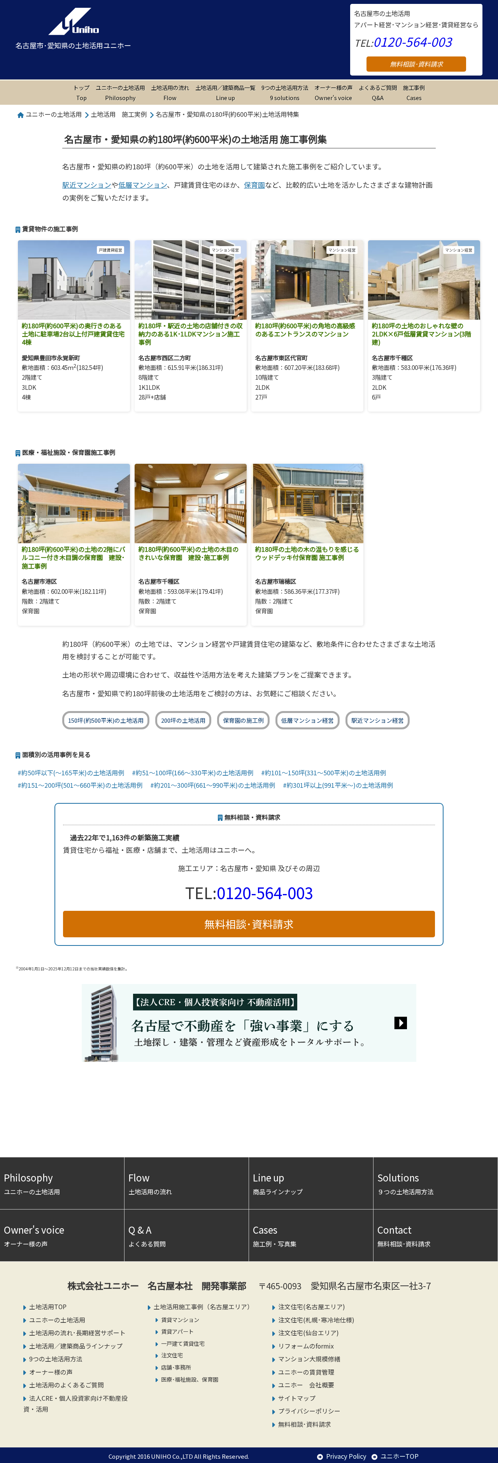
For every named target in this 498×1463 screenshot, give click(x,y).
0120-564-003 (412, 41)
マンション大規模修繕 (309, 1358)
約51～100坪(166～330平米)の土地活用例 (194, 772)
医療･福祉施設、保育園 (189, 1379)
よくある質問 (147, 1235)
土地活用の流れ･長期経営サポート (77, 1332)
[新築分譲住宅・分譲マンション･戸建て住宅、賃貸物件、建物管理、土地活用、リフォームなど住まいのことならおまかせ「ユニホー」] (73, 21)
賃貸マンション (180, 1319)
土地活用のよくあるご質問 (66, 1384)
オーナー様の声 (333, 92)
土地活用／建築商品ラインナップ (76, 1346)
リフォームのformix (306, 1346)
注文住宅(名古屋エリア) (311, 1306)
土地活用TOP (48, 1306)
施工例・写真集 (274, 1235)
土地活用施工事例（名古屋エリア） (203, 1306)
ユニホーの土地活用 (120, 92)
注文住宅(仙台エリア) (308, 1332)
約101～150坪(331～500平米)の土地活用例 (325, 772)
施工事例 (414, 92)
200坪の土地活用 (183, 720)
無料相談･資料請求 (416, 64)
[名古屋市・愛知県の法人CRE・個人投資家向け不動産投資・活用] (249, 1056)
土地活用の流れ (150, 1183)
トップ (81, 92)
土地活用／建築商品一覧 (225, 92)
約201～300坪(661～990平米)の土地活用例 (214, 785)
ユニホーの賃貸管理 (306, 1372)
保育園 (254, 185)
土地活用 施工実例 (119, 114)
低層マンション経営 (307, 720)
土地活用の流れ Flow (170, 92)
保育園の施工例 (243, 720)
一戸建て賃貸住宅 (183, 1343)
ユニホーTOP (400, 1456)
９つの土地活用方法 (405, 1183)
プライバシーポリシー (309, 1411)
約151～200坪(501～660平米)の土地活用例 (81, 785)
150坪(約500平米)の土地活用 (106, 720)
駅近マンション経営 (377, 720)
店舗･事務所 (176, 1367)
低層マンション (142, 185)
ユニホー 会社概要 (306, 1384)
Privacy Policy (346, 1456)
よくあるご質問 (378, 92)
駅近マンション (86, 185)
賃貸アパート (177, 1331)
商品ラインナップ (278, 1183)
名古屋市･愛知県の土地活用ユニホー (73, 45)
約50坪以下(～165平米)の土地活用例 (72, 772)
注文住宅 (172, 1355)
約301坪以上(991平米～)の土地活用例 (340, 785)
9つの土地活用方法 (284, 92)
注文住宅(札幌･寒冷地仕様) (316, 1319)
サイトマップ (297, 1398)
